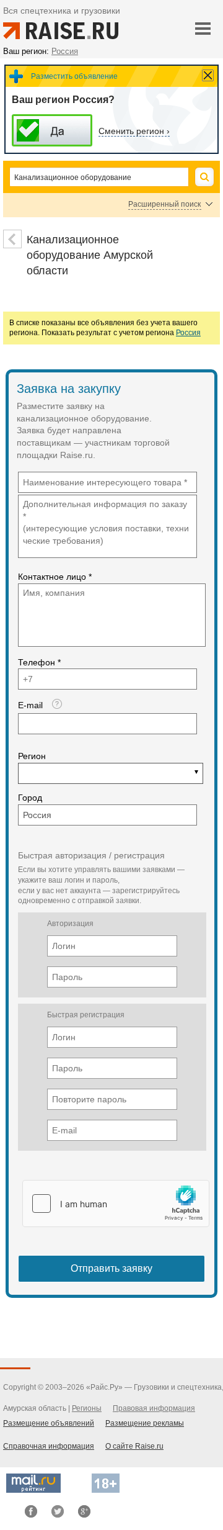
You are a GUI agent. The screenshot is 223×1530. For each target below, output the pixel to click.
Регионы (87, 1408)
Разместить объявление (74, 76)
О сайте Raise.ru (134, 1446)
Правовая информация (154, 1408)
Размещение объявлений (48, 1423)
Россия (188, 332)
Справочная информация (48, 1446)
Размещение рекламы (144, 1423)
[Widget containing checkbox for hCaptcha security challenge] (115, 1203)
